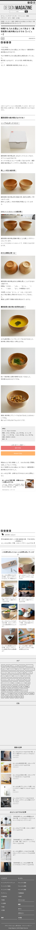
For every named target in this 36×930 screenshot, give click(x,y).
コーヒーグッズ (14, 673)
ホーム (3, 16)
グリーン (4, 893)
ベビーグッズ (13, 679)
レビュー (13, 534)
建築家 (17, 690)
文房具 (4, 903)
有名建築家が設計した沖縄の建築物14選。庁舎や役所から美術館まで (18, 540)
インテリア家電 (6, 886)
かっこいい (29, 666)
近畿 (7, 697)
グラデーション (30, 669)
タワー (9, 676)
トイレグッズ (17, 676)
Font (3, 666)
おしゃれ (14, 666)
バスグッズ (26, 676)
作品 (9, 686)
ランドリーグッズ (6, 683)
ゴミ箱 (22, 673)
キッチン (14, 16)
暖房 (11, 693)
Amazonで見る (18, 453)
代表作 (3, 686)
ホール (27, 679)
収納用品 (4, 896)
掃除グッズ (5, 693)
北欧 (21, 686)
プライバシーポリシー (27, 925)
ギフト (10, 18)
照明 (3, 910)
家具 (3, 900)
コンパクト (5, 673)
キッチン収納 (22, 882)
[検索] (26, 11)
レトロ (15, 683)
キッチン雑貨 (22, 889)
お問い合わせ (18, 925)
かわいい (4, 669)
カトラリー (20, 669)
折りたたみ (24, 690)
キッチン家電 (22, 886)
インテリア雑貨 (6, 889)
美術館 (31, 693)
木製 (21, 693)
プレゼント (5, 679)
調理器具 (21, 893)
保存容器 (15, 686)
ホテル (21, 679)
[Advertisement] (18, 86)
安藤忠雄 (10, 690)
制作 (13, 18)
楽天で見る (18, 448)
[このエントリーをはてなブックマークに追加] (10, 42)
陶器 (17, 697)
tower (8, 666)
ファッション (22, 16)
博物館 (26, 686)
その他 (17, 18)
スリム (3, 676)
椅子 (26, 693)
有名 (16, 693)
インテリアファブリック (8, 882)
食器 (2, 38)
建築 (27, 16)
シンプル (29, 673)
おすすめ (7, 534)
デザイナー (4, 18)
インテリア (8, 16)
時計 (3, 907)
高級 (21, 697)
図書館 (3, 690)
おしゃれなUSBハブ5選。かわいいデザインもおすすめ (17, 543)
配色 (12, 697)
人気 (28, 683)
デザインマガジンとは (10, 925)
